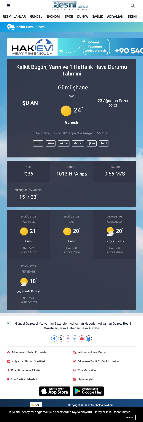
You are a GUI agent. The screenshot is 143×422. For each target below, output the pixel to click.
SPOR (69, 16)
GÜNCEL (36, 16)
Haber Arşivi (85, 379)
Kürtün (64, 143)
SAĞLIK (97, 16)
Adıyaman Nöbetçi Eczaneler (29, 352)
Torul (104, 143)
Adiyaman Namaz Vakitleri (28, 361)
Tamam (130, 417)
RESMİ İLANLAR (14, 16)
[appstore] (55, 391)
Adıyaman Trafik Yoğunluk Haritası (98, 361)
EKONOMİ (54, 16)
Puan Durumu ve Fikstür (26, 370)
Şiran (91, 143)
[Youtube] (82, 338)
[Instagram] (68, 338)
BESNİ (132, 16)
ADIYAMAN (115, 16)
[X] (61, 338)
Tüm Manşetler (86, 370)
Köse (50, 143)
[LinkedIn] (75, 338)
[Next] (89, 338)
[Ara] (132, 6)
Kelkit (38, 143)
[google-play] (88, 391)
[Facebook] (54, 338)
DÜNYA (82, 16)
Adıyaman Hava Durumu (93, 352)
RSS (37, 405)
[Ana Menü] (8, 6)
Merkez (78, 143)
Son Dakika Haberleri (24, 379)
